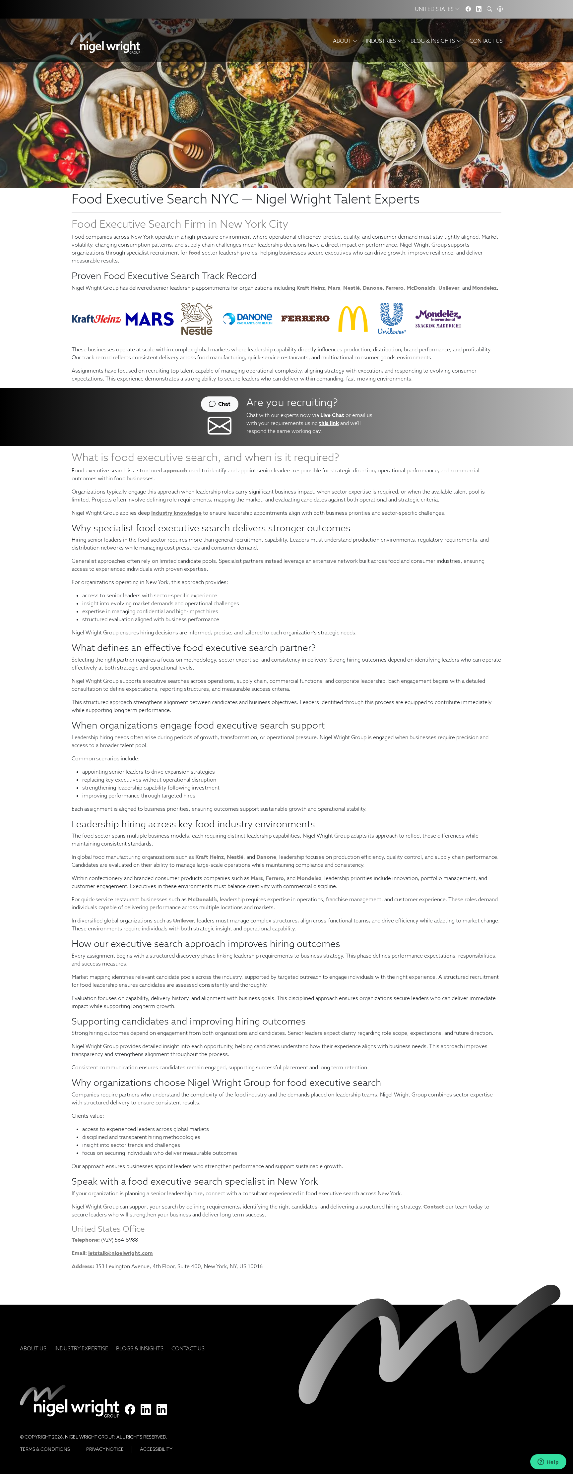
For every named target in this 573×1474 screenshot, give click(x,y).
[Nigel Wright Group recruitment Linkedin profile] (146, 1410)
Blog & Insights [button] (433, 40)
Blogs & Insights (139, 1348)
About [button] (342, 40)
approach (175, 470)
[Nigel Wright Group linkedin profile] (162, 1410)
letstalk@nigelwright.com (120, 1253)
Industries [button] (381, 40)
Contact (433, 1206)
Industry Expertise (81, 1348)
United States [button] (435, 9)
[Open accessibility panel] (500, 9)
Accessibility (156, 1449)
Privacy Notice (105, 1449)
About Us (33, 1348)
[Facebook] (468, 9)
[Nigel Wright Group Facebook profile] (130, 1410)
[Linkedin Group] (479, 9)
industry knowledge (176, 512)
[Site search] (489, 9)
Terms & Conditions (45, 1449)
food (195, 252)
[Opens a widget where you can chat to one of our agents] (548, 1462)
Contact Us (486, 40)
